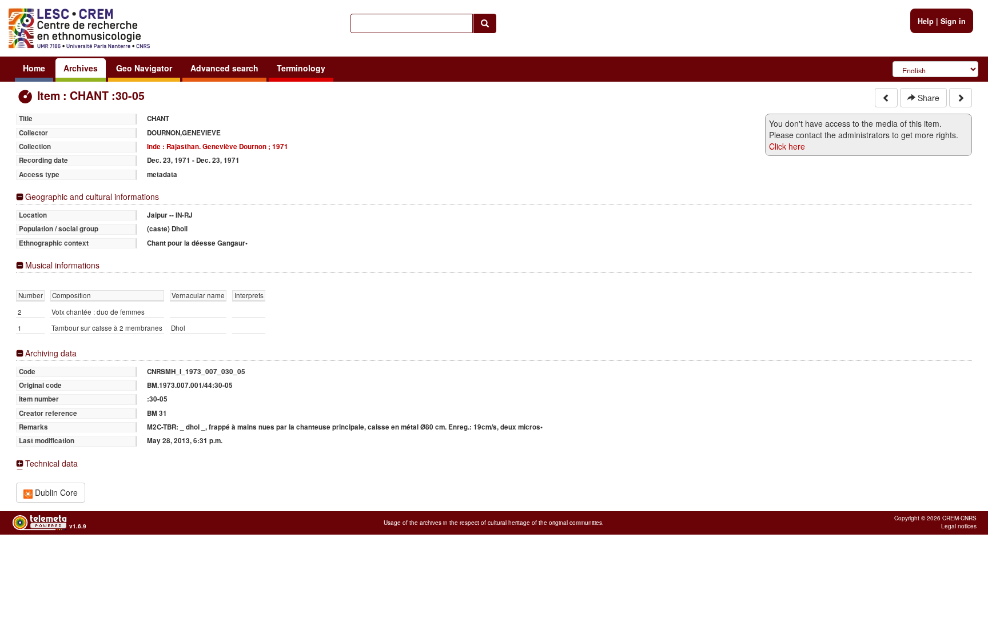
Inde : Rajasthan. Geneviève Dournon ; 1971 (217, 146)
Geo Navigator (144, 68)
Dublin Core (55, 492)
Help (926, 21)
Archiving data (51, 353)
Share (927, 97)
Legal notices (959, 526)
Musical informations (62, 265)
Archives (80, 68)
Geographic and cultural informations (92, 196)
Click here (787, 146)
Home (34, 68)
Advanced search (224, 68)
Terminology (301, 68)
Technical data (51, 463)
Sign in (953, 21)
